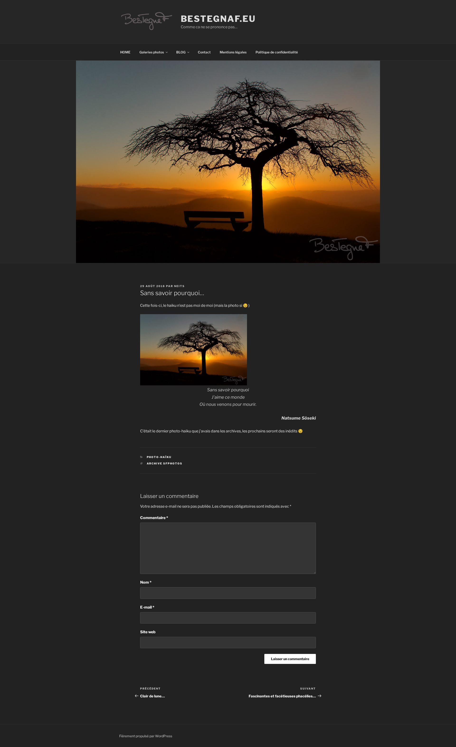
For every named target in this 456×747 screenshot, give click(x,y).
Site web (148, 632)
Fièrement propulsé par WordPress (145, 736)
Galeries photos (151, 52)
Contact (204, 52)
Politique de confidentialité (277, 52)
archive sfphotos (165, 463)
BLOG (180, 52)
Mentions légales (233, 52)
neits (179, 286)
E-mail (147, 607)
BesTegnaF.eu (218, 19)
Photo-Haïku (159, 457)
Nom (146, 582)
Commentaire (154, 517)
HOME (125, 52)
